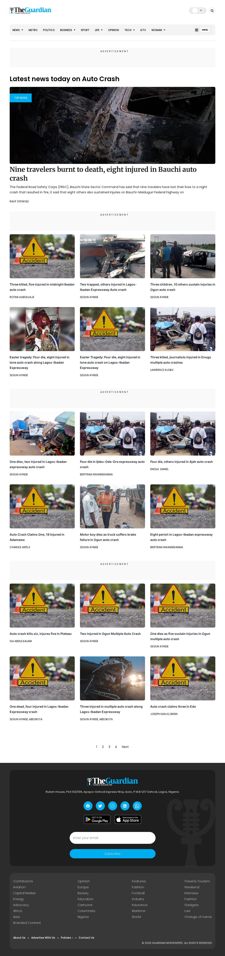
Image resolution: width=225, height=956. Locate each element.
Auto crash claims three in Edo (173, 706)
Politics (49, 30)
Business (66, 30)
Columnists (86, 911)
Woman (157, 30)
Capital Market (24, 893)
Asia (16, 917)
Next (125, 747)
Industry (138, 899)
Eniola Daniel (159, 469)
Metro (33, 30)
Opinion (113, 30)
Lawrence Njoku (161, 370)
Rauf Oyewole (19, 201)
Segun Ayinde (89, 297)
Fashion (138, 887)
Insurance (140, 905)
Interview (191, 893)
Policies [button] (66, 938)
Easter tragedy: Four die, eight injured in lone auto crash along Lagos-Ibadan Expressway (39, 362)
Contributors (23, 881)
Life (97, 30)
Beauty (83, 893)
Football (138, 893)
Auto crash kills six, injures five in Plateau (41, 634)
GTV (143, 30)
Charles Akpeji (20, 547)
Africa (17, 911)
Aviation (19, 887)
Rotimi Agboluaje (22, 297)
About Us (19, 938)
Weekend (191, 887)
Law (187, 911)
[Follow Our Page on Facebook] (88, 805)
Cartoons (85, 905)
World (136, 917)
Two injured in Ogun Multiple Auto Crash (110, 634)
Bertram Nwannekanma (96, 474)
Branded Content (27, 923)
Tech (128, 30)
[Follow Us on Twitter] (100, 805)
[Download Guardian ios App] (128, 819)
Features (139, 881)
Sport (85, 30)
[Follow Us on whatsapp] (137, 805)
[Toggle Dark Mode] (197, 10)
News (16, 30)
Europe (83, 887)
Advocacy (21, 905)
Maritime (138, 911)
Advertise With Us (43, 938)
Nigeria (83, 917)
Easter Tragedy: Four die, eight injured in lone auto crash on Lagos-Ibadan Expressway (110, 362)
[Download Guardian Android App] (97, 819)
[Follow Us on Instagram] (112, 805)
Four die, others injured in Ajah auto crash (181, 461)
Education (85, 899)
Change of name (198, 917)
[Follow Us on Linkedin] (124, 805)
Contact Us (86, 938)
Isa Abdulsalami (21, 641)
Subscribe (112, 854)
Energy (18, 899)
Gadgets (191, 905)
